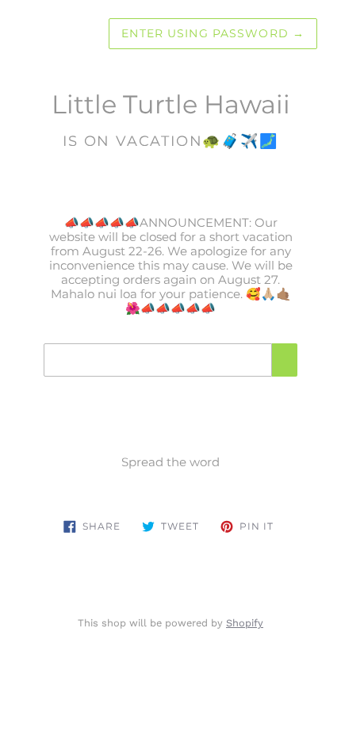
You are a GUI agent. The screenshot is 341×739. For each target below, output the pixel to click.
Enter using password (213, 33)
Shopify (244, 623)
